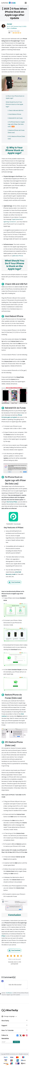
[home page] (4, 3)
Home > (4, 993)
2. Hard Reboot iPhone (14, 114)
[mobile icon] (26, 3)
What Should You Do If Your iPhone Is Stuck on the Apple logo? (14, 104)
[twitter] (20, 1035)
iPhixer (3, 936)
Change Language (9, 1016)
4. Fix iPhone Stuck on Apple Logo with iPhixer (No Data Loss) (16, 124)
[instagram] (26, 1035)
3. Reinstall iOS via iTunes (15, 118)
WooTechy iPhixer (12, 502)
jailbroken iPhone (18, 256)
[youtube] (23, 1035)
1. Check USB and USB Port (15, 110)
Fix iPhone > (9, 993)
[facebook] (17, 1035)
